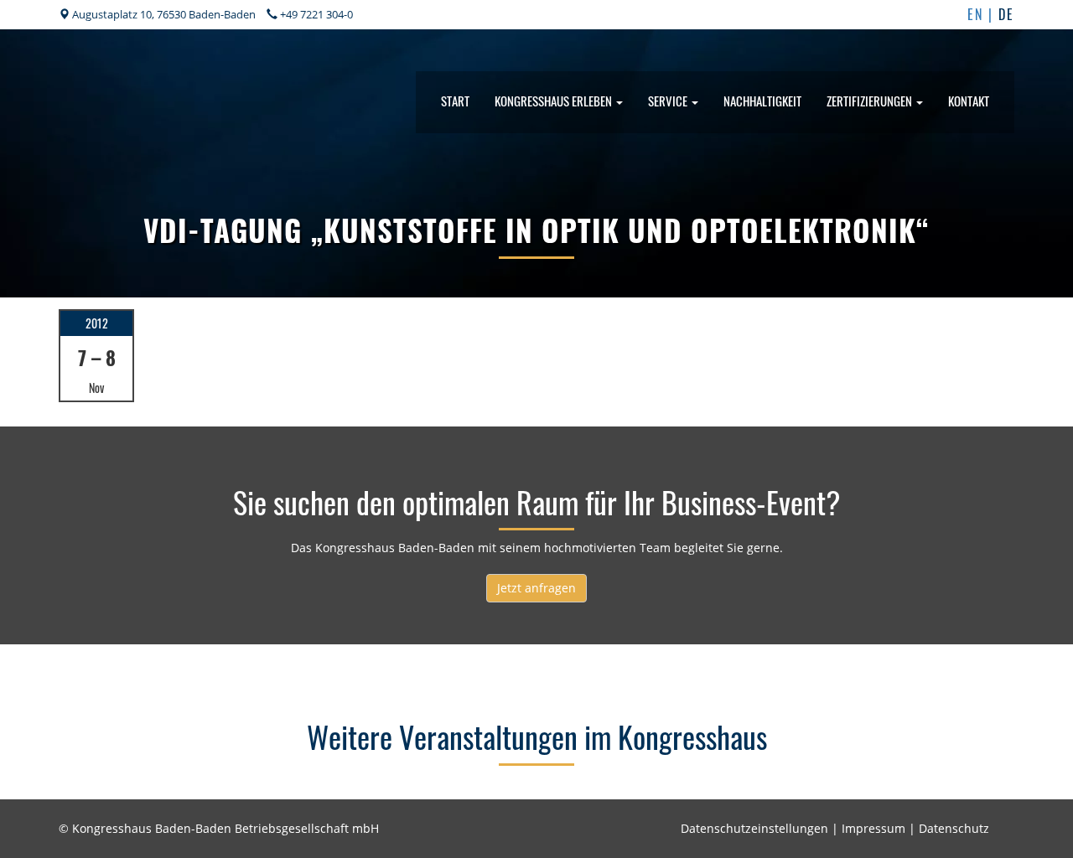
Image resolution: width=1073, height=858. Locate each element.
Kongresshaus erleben (554, 100)
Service (669, 100)
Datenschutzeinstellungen (754, 828)
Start (455, 100)
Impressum (873, 828)
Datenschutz (954, 828)
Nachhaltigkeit (762, 100)
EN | (982, 14)
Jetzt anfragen (536, 588)
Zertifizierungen (871, 100)
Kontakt (968, 100)
